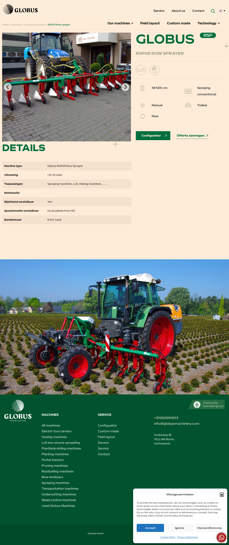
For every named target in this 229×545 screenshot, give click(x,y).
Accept (150, 528)
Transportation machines (60, 488)
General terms (96, 533)
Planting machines (55, 454)
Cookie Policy (167, 537)
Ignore (179, 528)
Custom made (179, 23)
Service (159, 11)
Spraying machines (55, 483)
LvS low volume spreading (61, 442)
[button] (222, 494)
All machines (51, 425)
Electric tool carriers (57, 431)
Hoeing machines (54, 437)
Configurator (152, 135)
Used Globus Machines (58, 506)
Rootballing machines (58, 471)
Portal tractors (53, 460)
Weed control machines (59, 500)
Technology (207, 23)
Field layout (150, 23)
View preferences (209, 528)
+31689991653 (166, 418)
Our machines (119, 23)
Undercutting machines (59, 494)
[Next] (125, 87)
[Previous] (8, 87)
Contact (198, 11)
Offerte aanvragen (190, 135)
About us (179, 11)
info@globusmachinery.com (170, 423)
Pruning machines (55, 465)
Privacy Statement (187, 537)
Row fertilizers (52, 477)
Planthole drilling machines (61, 448)
